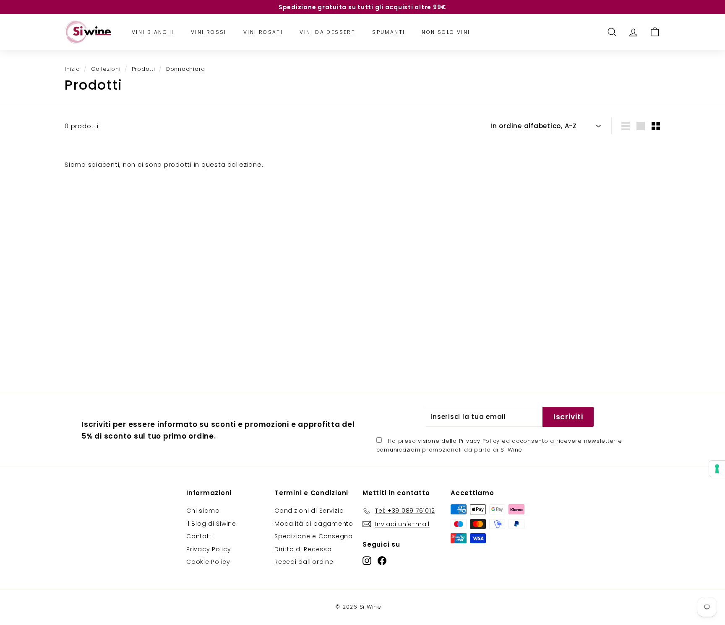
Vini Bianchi (153, 32)
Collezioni (106, 68)
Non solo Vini (446, 32)
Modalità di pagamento (313, 523)
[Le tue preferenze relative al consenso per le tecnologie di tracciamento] (717, 469)
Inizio (72, 68)
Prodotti (143, 68)
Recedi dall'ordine (304, 562)
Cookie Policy (208, 562)
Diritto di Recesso (303, 549)
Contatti (199, 536)
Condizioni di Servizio (309, 510)
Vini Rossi (209, 32)
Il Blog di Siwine (211, 523)
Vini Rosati (263, 32)
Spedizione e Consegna (313, 536)
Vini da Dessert (327, 32)
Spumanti (388, 32)
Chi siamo (203, 510)
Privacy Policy (479, 441)
